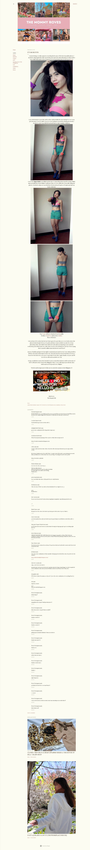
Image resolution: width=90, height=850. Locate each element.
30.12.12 (32, 596)
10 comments (33, 837)
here (71, 59)
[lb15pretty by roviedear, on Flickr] (52, 116)
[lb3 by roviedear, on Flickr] (52, 243)
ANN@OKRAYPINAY (36, 428)
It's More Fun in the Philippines (17, 62)
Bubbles (15, 56)
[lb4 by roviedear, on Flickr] (52, 300)
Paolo (14, 68)
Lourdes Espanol (35, 420)
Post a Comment (31, 712)
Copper (14, 58)
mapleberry (15, 66)
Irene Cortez (34, 517)
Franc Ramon (34, 543)
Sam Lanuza (34, 497)
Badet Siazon (34, 509)
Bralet (14, 55)
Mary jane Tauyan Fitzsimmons (38, 524)
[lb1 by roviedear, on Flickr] (52, 179)
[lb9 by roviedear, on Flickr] (52, 332)
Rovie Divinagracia (35, 592)
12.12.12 (32, 589)
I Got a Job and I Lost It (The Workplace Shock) (47, 835)
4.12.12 (32, 416)
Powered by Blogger (46, 845)
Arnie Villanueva (35, 533)
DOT (14, 60)
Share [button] (14, 49)
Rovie (14, 70)
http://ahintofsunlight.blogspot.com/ (39, 557)
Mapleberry (49, 335)
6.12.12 (32, 570)
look (14, 64)
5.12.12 (32, 539)
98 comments (33, 757)
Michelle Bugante (35, 411)
